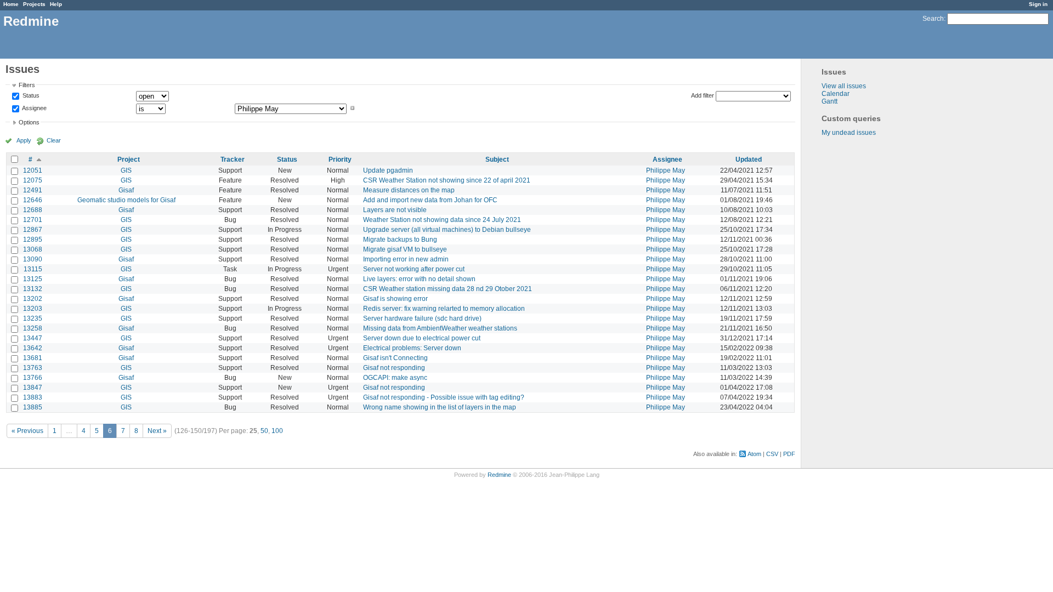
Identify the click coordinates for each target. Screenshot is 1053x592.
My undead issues (849, 132)
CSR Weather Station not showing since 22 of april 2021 (446, 180)
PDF (789, 454)
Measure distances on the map (409, 190)
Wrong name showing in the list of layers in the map (439, 407)
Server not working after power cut (414, 269)
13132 (32, 289)
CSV (772, 454)
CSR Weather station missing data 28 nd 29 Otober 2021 (447, 289)
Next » (157, 431)
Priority (340, 159)
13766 (32, 378)
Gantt (829, 101)
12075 (32, 180)
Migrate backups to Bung (400, 239)
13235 (32, 318)
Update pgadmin (388, 170)
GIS (126, 170)
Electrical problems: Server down (412, 348)
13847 (32, 387)
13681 (32, 358)
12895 (32, 239)
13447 (32, 338)
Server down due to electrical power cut (421, 338)
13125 (32, 279)
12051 (32, 170)
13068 (32, 249)
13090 (32, 259)
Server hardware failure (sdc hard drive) (422, 318)
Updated (748, 159)
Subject (497, 159)
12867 (32, 230)
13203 (32, 308)
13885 (32, 407)
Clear (54, 140)
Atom (754, 454)
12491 (32, 190)
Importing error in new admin (406, 259)
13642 (32, 348)
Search (933, 18)
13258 (32, 328)
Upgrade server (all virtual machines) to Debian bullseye (447, 230)
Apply (23, 140)
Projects (34, 4)
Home (11, 4)
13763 (32, 368)
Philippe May (665, 170)
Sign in (1038, 4)
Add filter (702, 95)
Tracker (232, 159)
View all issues (844, 86)
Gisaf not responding (394, 368)
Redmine (499, 474)
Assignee (34, 108)
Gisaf (126, 190)
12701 (32, 220)
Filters (27, 85)
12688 (32, 210)
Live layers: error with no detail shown (419, 279)
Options (29, 122)
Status (30, 96)
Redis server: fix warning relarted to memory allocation (444, 308)
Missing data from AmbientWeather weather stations (440, 328)
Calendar (836, 94)
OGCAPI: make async (395, 378)
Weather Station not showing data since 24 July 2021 (442, 220)
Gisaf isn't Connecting (395, 358)
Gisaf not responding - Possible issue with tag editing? (443, 397)
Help (56, 4)
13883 (32, 397)
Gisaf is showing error (395, 299)
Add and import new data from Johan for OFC (430, 200)
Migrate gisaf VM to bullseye (405, 249)
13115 (33, 269)
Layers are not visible (395, 210)
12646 (32, 200)
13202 (32, 299)
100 (277, 431)
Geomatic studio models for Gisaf (126, 200)
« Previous (27, 431)
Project (128, 159)
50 (264, 431)
